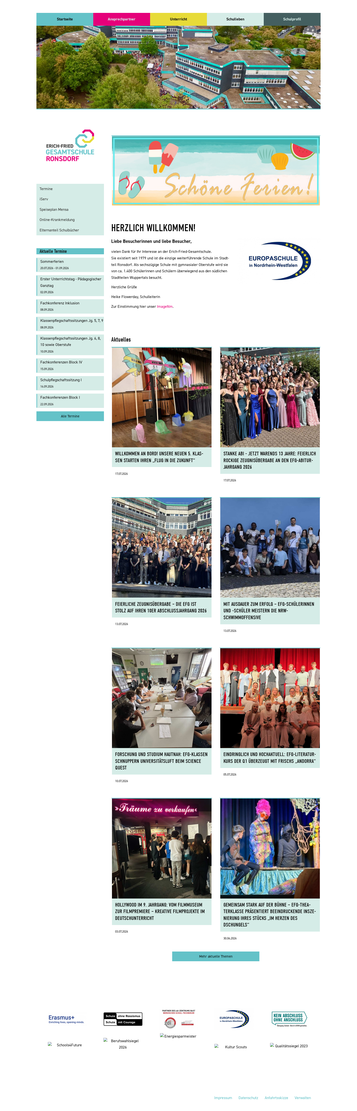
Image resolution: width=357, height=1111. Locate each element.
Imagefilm (165, 306)
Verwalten (303, 1097)
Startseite (65, 19)
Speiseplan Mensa (54, 209)
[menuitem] (64, 19)
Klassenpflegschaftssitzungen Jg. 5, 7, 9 (71, 323)
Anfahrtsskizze (276, 1097)
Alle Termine (70, 416)
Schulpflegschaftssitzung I (61, 383)
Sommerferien (54, 264)
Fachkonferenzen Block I (60, 400)
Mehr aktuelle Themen (216, 956)
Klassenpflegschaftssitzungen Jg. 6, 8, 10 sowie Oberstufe (70, 344)
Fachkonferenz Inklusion (59, 306)
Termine (46, 188)
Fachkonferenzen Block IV (61, 365)
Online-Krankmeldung (57, 219)
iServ (44, 199)
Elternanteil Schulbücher (59, 230)
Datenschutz (248, 1097)
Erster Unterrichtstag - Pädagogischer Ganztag (70, 285)
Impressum (223, 1097)
